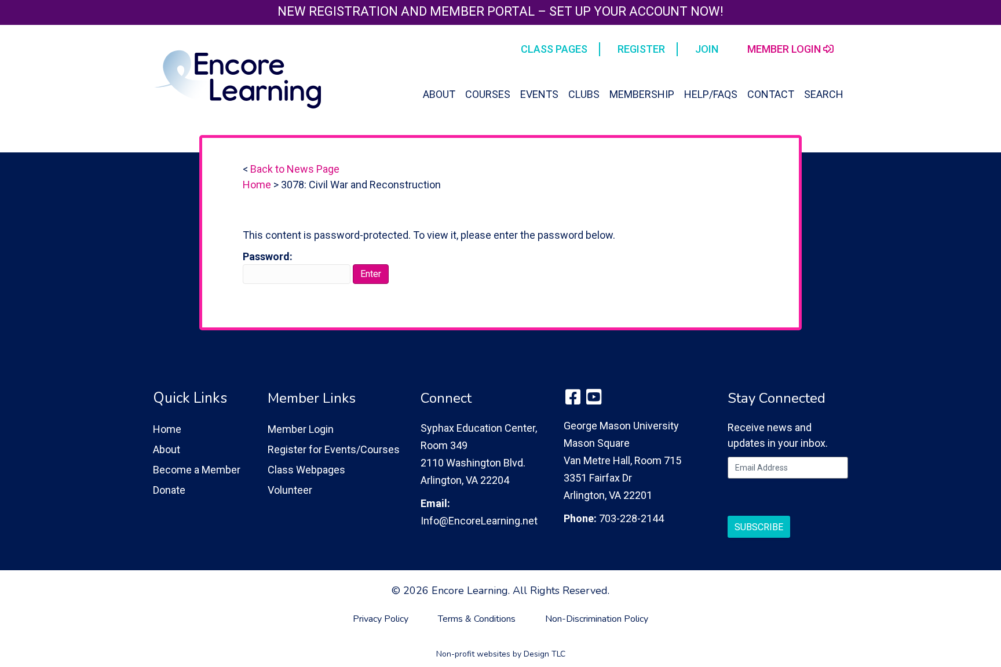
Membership (641, 94)
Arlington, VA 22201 (608, 495)
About (439, 94)
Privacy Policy (380, 619)
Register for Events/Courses (334, 449)
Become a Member (196, 470)
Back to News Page (294, 169)
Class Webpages (306, 470)
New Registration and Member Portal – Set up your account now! (500, 11)
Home (257, 184)
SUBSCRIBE (759, 527)
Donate (169, 490)
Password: (268, 256)
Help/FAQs (710, 94)
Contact (770, 94)
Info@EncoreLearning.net (479, 521)
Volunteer (290, 490)
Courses (487, 94)
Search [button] (823, 94)
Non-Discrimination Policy (596, 619)
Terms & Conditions (477, 619)
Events (539, 94)
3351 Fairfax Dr (598, 478)
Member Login (301, 429)
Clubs (584, 94)
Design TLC (544, 653)
